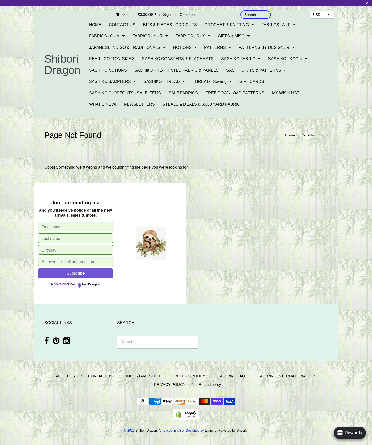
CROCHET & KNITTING (226, 25)
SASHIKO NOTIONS (108, 70)
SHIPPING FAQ (231, 376)
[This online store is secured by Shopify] (186, 414)
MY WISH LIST (285, 93)
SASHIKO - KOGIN (285, 59)
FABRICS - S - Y (190, 36)
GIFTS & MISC (231, 36)
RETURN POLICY (189, 376)
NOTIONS (182, 47)
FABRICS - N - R (147, 36)
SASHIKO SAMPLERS (110, 81)
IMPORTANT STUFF (143, 376)
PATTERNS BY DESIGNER (264, 47)
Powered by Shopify (232, 430)
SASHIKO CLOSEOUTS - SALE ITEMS (125, 93)
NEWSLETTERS (139, 104)
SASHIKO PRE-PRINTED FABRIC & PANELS (176, 70)
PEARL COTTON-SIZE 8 (111, 59)
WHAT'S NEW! (102, 104)
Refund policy (210, 384)
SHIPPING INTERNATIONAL (283, 376)
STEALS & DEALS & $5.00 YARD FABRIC (201, 104)
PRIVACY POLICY (169, 384)
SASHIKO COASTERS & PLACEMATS (178, 59)
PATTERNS (215, 47)
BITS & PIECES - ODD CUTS (170, 25)
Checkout (188, 14)
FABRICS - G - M (104, 36)
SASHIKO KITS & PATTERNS (253, 70)
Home (290, 135)
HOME (95, 25)
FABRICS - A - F (276, 25)
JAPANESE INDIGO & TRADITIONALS (124, 47)
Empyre (210, 430)
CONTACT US (122, 25)
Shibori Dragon (62, 64)
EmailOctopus (91, 284)
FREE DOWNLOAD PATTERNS (234, 93)
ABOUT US (65, 376)
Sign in (168, 14)
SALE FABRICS (183, 93)
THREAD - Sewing (210, 81)
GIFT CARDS (251, 81)
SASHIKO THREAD (161, 81)
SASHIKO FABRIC (238, 59)
